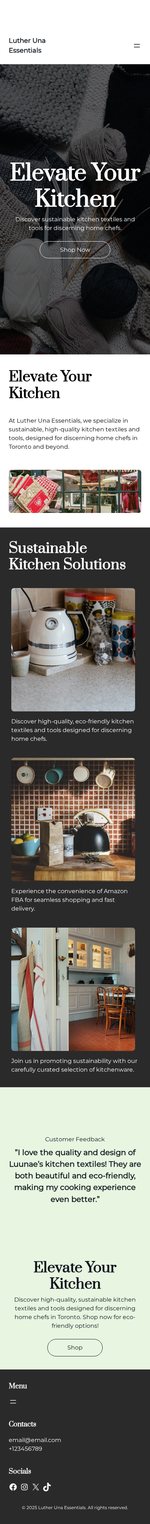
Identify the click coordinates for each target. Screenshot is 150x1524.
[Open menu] (137, 45)
